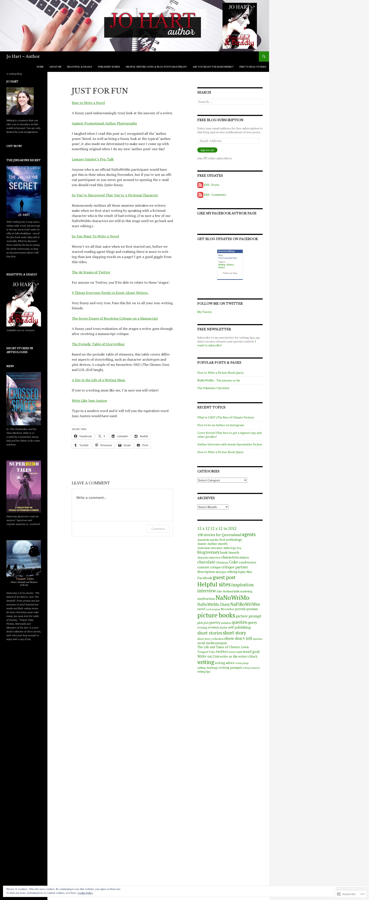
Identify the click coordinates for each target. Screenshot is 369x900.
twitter (222, 651)
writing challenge (207, 668)
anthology (234, 539)
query (252, 622)
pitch (200, 623)
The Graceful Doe (227, 258)
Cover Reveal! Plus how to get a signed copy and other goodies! (229, 435)
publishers (226, 622)
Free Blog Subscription (220, 120)
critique (215, 567)
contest (203, 567)
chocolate (206, 562)
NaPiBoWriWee (245, 604)
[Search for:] (230, 102)
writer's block (247, 656)
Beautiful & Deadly (79, 66)
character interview (209, 557)
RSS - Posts (211, 185)
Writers (230, 264)
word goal (251, 651)
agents (249, 534)
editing (232, 572)
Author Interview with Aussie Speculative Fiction (229, 444)
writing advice (225, 663)
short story (234, 632)
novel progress (213, 609)
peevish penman (246, 609)
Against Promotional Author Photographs (104, 123)
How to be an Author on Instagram (220, 425)
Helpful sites (214, 584)
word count (235, 652)
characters (230, 557)
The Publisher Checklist (213, 388)
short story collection (210, 639)
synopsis (221, 643)
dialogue (221, 572)
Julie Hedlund (225, 591)
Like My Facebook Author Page (226, 213)
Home (40, 66)
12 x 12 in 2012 (223, 528)
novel (201, 609)
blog (239, 548)
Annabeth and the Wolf (211, 540)
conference (247, 562)
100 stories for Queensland (219, 534)
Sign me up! (207, 150)
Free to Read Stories (252, 66)
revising (202, 627)
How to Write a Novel (88, 102)
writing (205, 662)
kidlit (236, 591)
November (227, 609)
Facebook (204, 577)
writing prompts (230, 668)
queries (239, 622)
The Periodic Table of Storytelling (98, 344)
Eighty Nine (245, 572)
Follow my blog (230, 273)
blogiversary (208, 552)
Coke (233, 562)
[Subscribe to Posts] (200, 185)
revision (213, 627)
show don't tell (238, 638)
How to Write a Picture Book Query (220, 373)
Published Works (109, 66)
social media (205, 643)
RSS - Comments (215, 195)
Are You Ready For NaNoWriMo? (213, 66)
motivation (206, 598)
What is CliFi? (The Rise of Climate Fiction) (225, 417)
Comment (158, 529)
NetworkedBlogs (226, 251)
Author (221, 267)
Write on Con (208, 656)
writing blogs (242, 663)
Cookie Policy (85, 892)
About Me (55, 66)
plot (206, 623)
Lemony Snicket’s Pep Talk (93, 159)
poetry (214, 622)
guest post (224, 577)
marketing (246, 591)
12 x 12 (203, 528)
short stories (209, 633)
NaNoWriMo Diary (213, 604)
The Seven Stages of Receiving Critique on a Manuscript (115, 318)
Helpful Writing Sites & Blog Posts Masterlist (156, 66)
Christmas (222, 562)
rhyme (223, 627)
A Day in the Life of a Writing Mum (98, 380)
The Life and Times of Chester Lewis (223, 647)
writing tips (204, 671)
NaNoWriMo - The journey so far (218, 380)
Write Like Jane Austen (89, 400)
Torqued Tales (206, 652)
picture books (216, 615)
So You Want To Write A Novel (95, 236)
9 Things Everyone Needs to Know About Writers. (110, 292)
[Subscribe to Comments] (200, 195)
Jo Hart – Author (23, 56)
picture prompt (248, 616)
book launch (229, 552)
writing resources (251, 667)
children (244, 557)
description (206, 571)
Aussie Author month (212, 544)
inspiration (242, 585)
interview (206, 591)
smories (257, 639)
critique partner (234, 567)
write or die (228, 656)
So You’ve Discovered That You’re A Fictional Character (115, 195)
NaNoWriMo (232, 597)
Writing (221, 264)
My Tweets (204, 312)
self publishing (239, 627)
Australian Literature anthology (216, 548)
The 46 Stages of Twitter (91, 272)
